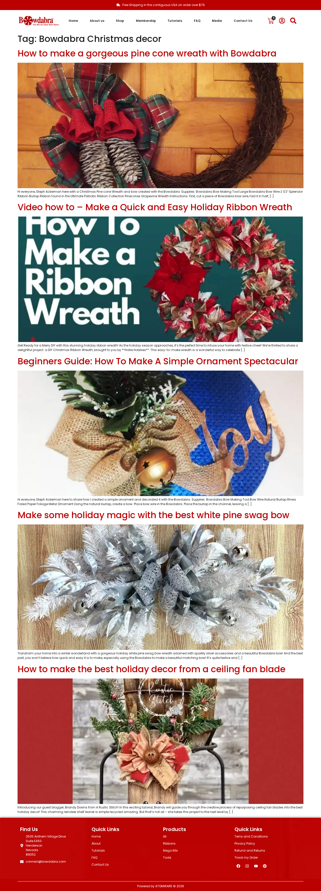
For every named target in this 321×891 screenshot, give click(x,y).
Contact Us (243, 21)
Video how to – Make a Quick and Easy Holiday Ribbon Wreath (155, 207)
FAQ (197, 21)
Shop (120, 21)
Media (217, 21)
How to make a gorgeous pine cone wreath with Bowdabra (147, 53)
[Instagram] (247, 866)
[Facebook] (238, 866)
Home (73, 21)
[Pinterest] (264, 866)
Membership (146, 21)
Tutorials (175, 21)
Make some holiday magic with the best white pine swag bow (153, 515)
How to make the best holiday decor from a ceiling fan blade (151, 669)
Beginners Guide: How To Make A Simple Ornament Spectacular (158, 361)
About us (97, 21)
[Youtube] (256, 866)
